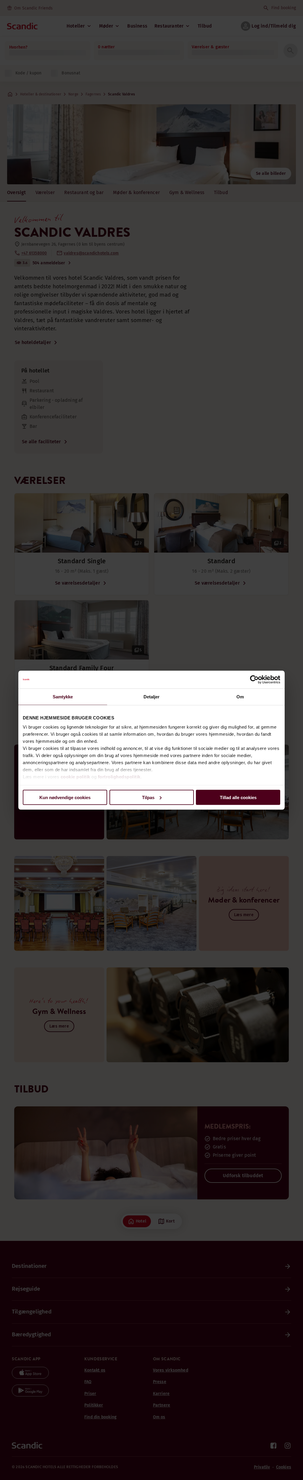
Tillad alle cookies (238, 797)
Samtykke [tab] (63, 696)
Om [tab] (240, 696)
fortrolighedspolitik (119, 776)
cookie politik (75, 776)
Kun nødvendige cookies (65, 797)
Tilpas (148, 797)
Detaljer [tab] (152, 696)
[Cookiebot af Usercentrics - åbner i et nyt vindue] (254, 679)
